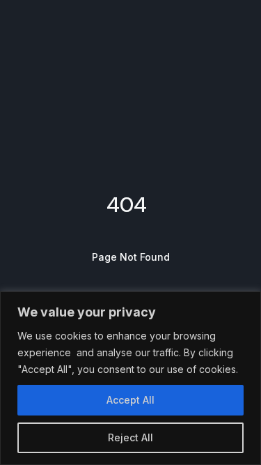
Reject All (130, 437)
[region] (130, 378)
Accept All (130, 400)
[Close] (246, 303)
